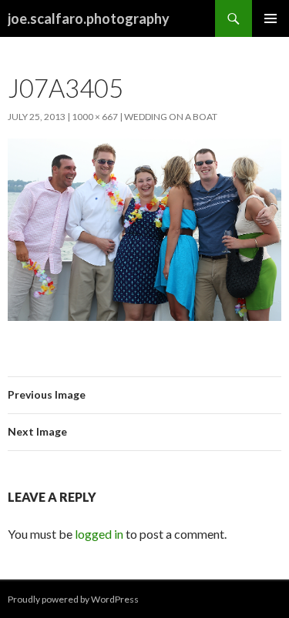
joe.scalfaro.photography (89, 18)
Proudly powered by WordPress (73, 599)
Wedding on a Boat (170, 116)
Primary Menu (270, 18)
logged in (99, 533)
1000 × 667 (95, 116)
